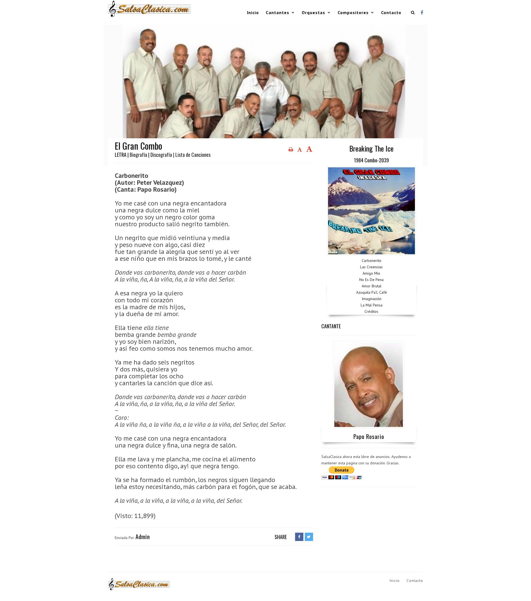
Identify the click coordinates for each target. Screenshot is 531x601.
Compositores (353, 12)
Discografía (161, 154)
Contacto (391, 12)
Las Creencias (371, 266)
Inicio (253, 12)
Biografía (138, 154)
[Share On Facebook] (299, 536)
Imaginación (371, 298)
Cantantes (277, 12)
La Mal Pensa (371, 305)
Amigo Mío (371, 273)
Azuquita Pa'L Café (371, 292)
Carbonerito (371, 260)
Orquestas (313, 12)
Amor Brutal (371, 285)
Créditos (371, 311)
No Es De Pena (371, 279)
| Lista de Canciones (191, 154)
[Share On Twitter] (309, 536)
